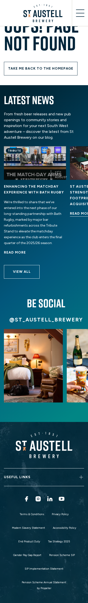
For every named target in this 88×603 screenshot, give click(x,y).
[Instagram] (38, 499)
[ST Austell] (44, 13)
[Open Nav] (80, 13)
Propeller (46, 588)
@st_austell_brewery (46, 320)
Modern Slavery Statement (28, 528)
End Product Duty (29, 541)
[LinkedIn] (50, 499)
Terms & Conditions (32, 514)
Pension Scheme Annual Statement (44, 582)
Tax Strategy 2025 (59, 541)
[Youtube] (62, 499)
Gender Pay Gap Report (27, 555)
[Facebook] (26, 499)
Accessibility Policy (64, 528)
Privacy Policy (60, 514)
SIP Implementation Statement (44, 568)
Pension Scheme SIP (62, 555)
